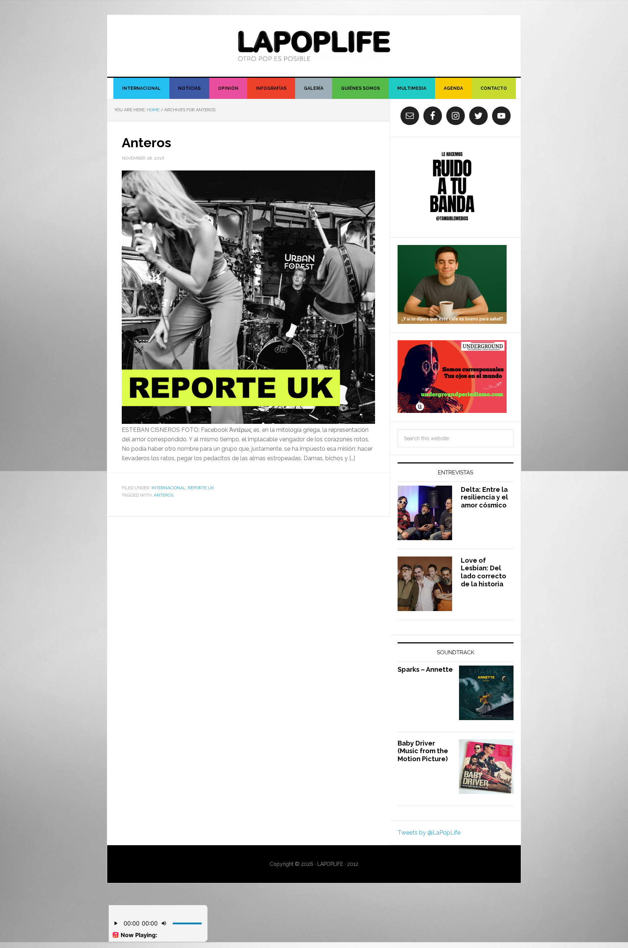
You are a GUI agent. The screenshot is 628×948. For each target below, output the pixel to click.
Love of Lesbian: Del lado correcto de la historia (483, 572)
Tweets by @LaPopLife (429, 832)
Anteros (146, 142)
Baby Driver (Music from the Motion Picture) (423, 751)
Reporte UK (201, 487)
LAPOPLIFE (314, 45)
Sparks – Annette (425, 669)
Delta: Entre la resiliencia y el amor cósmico (484, 497)
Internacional (169, 487)
